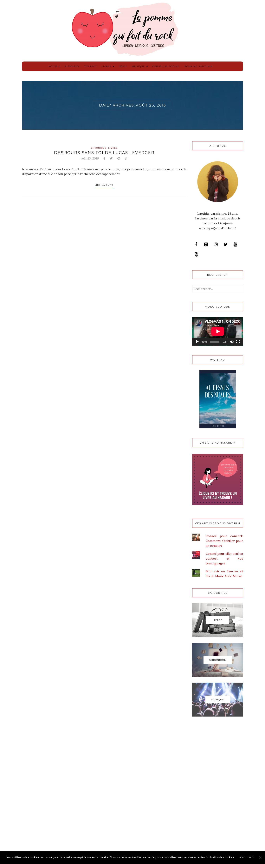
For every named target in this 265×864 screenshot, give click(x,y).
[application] (217, 331)
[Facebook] (196, 244)
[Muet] (232, 342)
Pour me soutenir (198, 66)
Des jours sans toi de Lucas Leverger (104, 152)
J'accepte (247, 857)
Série (123, 66)
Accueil (54, 66)
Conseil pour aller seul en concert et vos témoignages (224, 558)
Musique (139, 66)
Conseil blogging (166, 66)
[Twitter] (226, 244)
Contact (90, 66)
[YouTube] (235, 244)
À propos (72, 66)
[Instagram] (216, 244)
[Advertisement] (217, 784)
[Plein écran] (238, 342)
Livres (107, 66)
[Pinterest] (206, 244)
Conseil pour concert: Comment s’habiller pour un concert (224, 541)
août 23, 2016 (90, 158)
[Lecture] (197, 342)
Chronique (99, 148)
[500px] (196, 254)
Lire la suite (104, 185)
